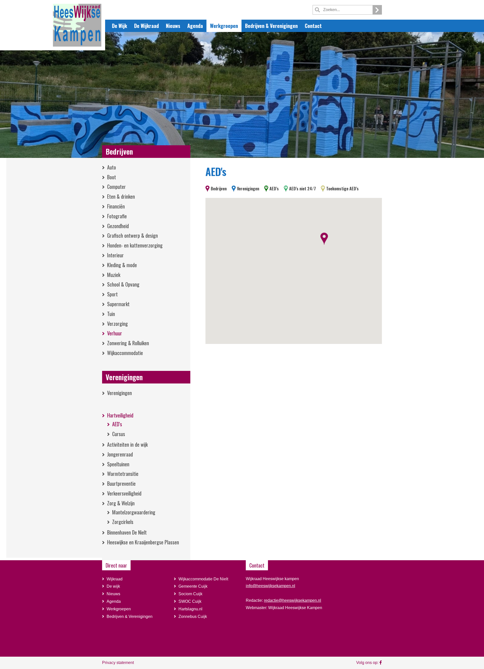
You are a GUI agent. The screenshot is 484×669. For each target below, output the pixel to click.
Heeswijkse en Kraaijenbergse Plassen (143, 542)
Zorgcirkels (122, 521)
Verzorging (117, 323)
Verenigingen (124, 377)
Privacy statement (118, 662)
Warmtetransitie (122, 473)
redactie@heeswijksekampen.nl (292, 600)
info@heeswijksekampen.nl (270, 586)
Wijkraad (115, 579)
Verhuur (114, 333)
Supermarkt (118, 304)
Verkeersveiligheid (124, 493)
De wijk (113, 586)
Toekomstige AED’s (342, 189)
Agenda (195, 25)
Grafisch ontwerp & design (132, 235)
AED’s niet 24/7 (302, 189)
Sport (112, 294)
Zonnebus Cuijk (192, 616)
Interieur (115, 255)
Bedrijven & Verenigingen (271, 25)
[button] (324, 239)
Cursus (118, 434)
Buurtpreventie (121, 483)
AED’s (274, 189)
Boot (111, 177)
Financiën (116, 206)
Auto (111, 167)
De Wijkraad (146, 25)
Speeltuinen (118, 464)
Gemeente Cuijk (192, 586)
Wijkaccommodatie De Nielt (203, 579)
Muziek (113, 274)
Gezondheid (118, 226)
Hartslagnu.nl (190, 609)
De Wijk (119, 25)
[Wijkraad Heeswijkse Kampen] (380, 662)
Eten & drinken (121, 196)
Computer (116, 186)
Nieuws (173, 25)
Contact (313, 25)
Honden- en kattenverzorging (135, 245)
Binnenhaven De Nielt (127, 532)
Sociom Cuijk (190, 594)
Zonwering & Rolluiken (128, 343)
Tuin (111, 314)
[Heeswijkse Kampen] (77, 25)
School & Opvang (123, 284)
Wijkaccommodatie (125, 353)
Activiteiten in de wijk (127, 444)
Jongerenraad (120, 454)
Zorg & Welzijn (121, 503)
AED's (117, 424)
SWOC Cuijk (189, 601)
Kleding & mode (122, 265)
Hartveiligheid (120, 415)
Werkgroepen (224, 25)
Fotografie (117, 216)
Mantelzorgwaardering (133, 512)
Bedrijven (119, 151)
